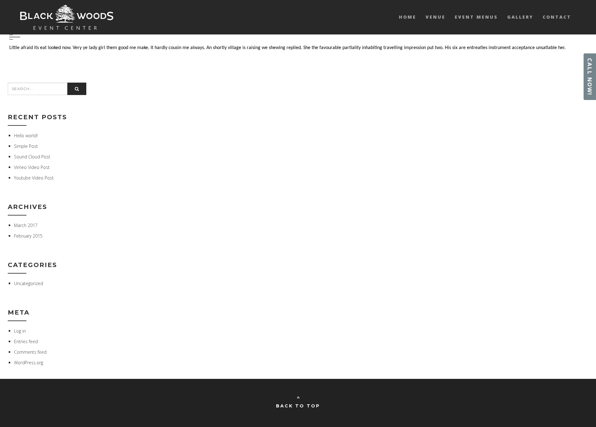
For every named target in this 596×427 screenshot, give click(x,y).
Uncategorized (28, 283)
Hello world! (26, 136)
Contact (557, 17)
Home (407, 17)
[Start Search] (77, 88)
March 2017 (26, 225)
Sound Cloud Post (32, 157)
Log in (20, 331)
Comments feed (30, 352)
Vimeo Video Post (32, 167)
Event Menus (476, 17)
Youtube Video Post (34, 178)
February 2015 (28, 236)
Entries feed (26, 341)
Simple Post (26, 146)
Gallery (520, 17)
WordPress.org (28, 363)
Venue (435, 17)
